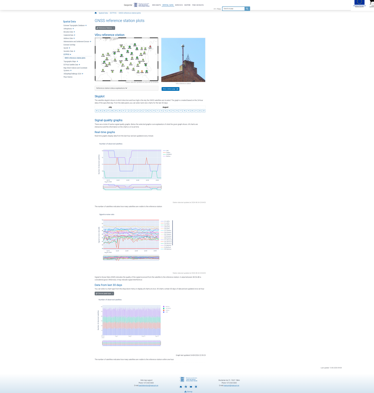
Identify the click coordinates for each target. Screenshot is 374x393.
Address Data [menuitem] (68, 38)
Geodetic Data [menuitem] (68, 51)
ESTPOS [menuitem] (66, 54)
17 (180, 110)
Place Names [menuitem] (68, 77)
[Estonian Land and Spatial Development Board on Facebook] (186, 387)
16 (177, 110)
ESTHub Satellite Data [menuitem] (71, 65)
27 (108, 110)
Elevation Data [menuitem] (68, 32)
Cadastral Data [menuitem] (68, 35)
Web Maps (156, 5)
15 (173, 110)
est (215, 9)
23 (204, 110)
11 (157, 110)
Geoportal (128, 5)
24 (96, 110)
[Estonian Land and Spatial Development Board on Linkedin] (196, 387)
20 (192, 110)
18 (184, 110)
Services (179, 5)
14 (169, 110)
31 (123, 110)
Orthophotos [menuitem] (68, 29)
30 (119, 110)
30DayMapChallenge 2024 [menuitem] (72, 74)
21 (196, 110)
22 (200, 110)
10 (154, 110)
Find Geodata (198, 5)
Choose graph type (104, 293)
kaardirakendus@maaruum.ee (148, 385)
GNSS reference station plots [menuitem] (75, 58)
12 (161, 110)
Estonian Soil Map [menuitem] (69, 45)
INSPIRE (187, 5)
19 (188, 110)
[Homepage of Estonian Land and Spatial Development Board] (181, 387)
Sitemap (189, 392)
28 (112, 110)
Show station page (169, 89)
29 (116, 110)
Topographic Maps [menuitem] (70, 61)
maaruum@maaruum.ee (231, 385)
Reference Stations (105, 28)
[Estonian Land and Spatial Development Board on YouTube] (191, 387)
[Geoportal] (141, 5)
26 (104, 110)
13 (165, 110)
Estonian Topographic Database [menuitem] (74, 25)
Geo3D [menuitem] (66, 48)
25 (100, 110)
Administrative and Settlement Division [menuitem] (76, 41)
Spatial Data (167, 5)
